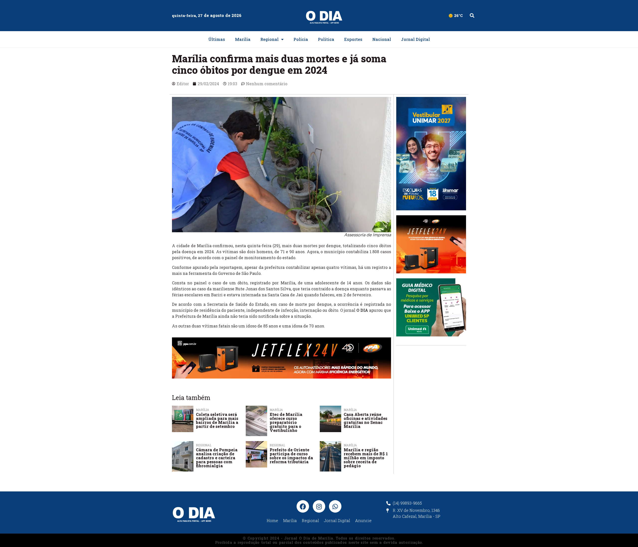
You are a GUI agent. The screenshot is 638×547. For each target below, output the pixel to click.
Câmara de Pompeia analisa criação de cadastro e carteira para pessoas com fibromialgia (217, 457)
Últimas (216, 39)
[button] (472, 15)
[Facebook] (303, 506)
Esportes (353, 39)
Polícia (301, 39)
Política (326, 39)
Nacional (381, 39)
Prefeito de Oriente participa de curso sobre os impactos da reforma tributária (291, 455)
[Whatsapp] (335, 506)
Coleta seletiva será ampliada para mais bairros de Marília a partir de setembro (217, 420)
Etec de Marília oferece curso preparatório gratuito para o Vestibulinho (286, 422)
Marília (242, 39)
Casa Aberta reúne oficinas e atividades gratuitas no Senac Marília (365, 420)
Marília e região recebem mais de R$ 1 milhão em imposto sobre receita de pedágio (366, 457)
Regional (269, 39)
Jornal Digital (415, 39)
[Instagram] (319, 506)
